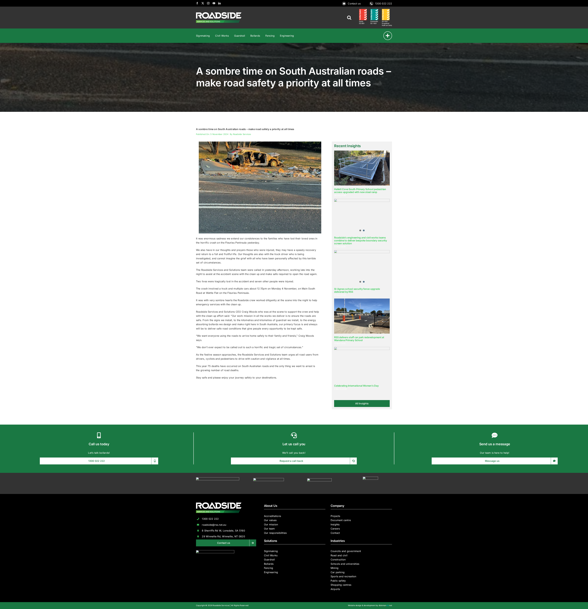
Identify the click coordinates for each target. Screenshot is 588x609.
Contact (335, 532)
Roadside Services (242, 134)
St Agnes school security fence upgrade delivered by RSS (357, 290)
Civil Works (271, 555)
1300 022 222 (383, 3)
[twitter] (203, 3)
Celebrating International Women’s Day (356, 385)
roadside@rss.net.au (214, 524)
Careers (335, 528)
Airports (335, 589)
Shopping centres (341, 584)
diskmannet (385, 605)
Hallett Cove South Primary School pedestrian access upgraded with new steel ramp (360, 191)
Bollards (269, 563)
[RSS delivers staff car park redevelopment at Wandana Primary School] (362, 316)
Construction (338, 559)
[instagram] (208, 3)
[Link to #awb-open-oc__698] (387, 35)
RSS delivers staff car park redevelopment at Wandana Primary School (359, 339)
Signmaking (271, 551)
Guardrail (269, 559)
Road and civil (339, 555)
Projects (335, 516)
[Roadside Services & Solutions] (218, 13)
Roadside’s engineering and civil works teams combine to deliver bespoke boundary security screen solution (360, 240)
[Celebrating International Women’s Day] (362, 364)
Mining (334, 567)
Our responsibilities (275, 532)
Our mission (271, 524)
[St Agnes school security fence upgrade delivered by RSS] (362, 267)
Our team (269, 528)
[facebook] (197, 3)
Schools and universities (345, 563)
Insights (335, 524)
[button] (349, 18)
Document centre (341, 520)
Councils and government (346, 551)
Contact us (354, 3)
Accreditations (272, 516)
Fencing (268, 567)
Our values (270, 520)
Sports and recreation (343, 576)
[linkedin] (219, 3)
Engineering (271, 572)
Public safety (338, 580)
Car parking (338, 572)
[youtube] (214, 3)
